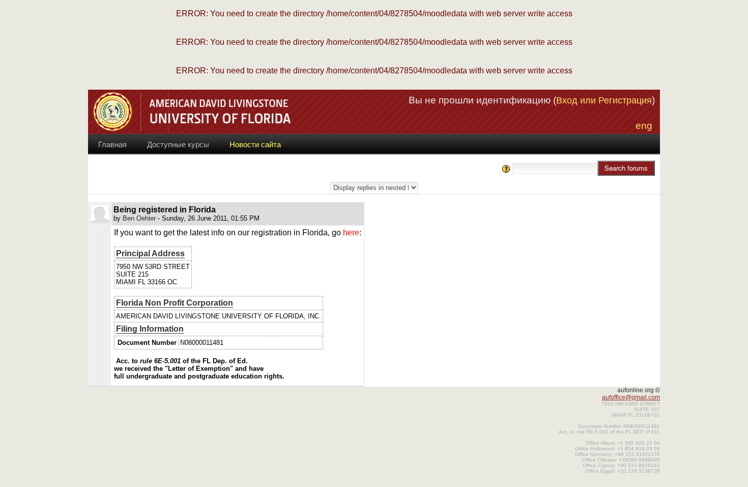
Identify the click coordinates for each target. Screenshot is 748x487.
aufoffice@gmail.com (631, 397)
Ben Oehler (139, 218)
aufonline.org (635, 390)
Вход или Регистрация (604, 100)
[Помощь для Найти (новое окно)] (506, 168)
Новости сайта (255, 144)
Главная (112, 144)
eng (644, 125)
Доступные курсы (178, 144)
